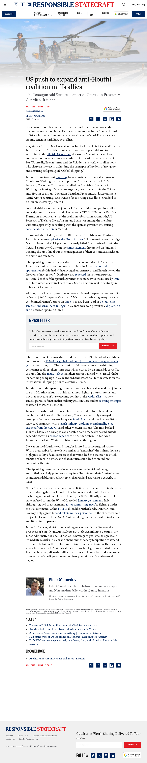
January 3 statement (90, 500)
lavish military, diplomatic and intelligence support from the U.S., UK (69, 425)
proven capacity (59, 436)
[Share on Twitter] (91, 119)
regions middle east (34, 111)
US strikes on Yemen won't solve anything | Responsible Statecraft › (67, 633)
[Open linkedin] (112, 755)
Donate (138, 14)
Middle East (45, 106)
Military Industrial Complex (43, 14)
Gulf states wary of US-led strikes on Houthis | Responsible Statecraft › (69, 636)
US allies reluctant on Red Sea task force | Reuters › (58, 658)
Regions (105, 13)
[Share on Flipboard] (112, 119)
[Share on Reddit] (105, 119)
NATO (62, 509)
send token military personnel (73, 513)
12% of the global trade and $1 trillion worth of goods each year (72, 363)
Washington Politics (63, 14)
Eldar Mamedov (35, 115)
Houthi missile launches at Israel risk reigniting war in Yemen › (63, 629)
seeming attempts (110, 400)
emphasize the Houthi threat (65, 239)
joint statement (76, 247)
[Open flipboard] (29, 4)
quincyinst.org (137, 4)
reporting (62, 177)
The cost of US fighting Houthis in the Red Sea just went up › (64, 625)
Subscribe (9, 14)
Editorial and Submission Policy (45, 735)
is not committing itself (80, 504)
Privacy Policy (23, 735)
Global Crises (90, 14)
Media (79, 13)
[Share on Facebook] (98, 119)
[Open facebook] (22, 4)
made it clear (55, 373)
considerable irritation (40, 229)
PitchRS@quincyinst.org (28, 739)
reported (80, 274)
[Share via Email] (118, 119)
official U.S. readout (59, 154)
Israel (68, 301)
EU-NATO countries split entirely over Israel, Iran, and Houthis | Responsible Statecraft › (73, 642)
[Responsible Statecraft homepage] (36, 729)
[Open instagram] (106, 755)
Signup (131, 744)
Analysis (30, 106)
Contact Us (10, 739)
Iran (116, 279)
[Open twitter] (16, 4)
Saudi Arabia (81, 419)
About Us (9, 735)
